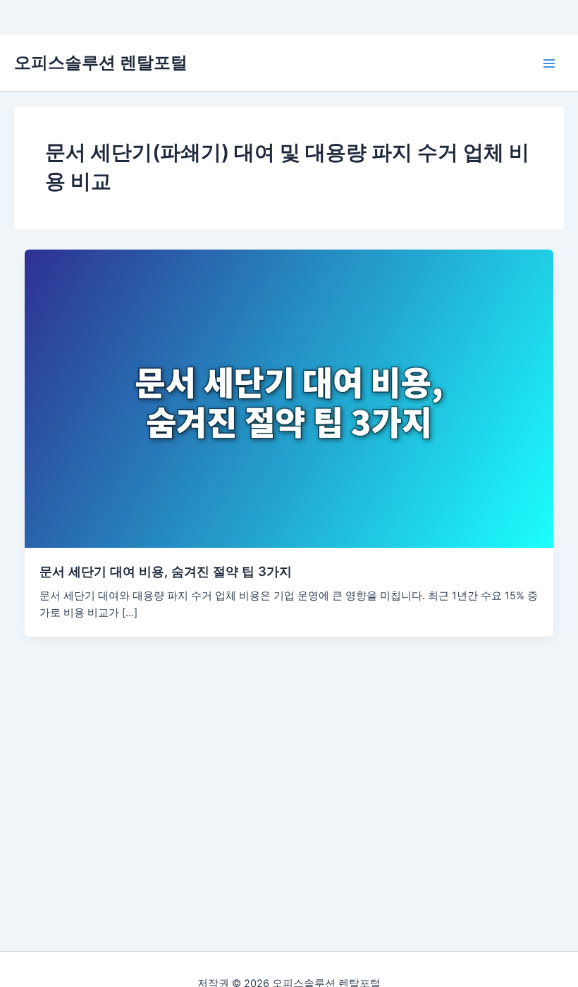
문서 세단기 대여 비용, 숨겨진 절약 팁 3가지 (165, 571)
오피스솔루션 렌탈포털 (100, 62)
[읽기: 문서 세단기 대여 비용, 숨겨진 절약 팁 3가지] (289, 397)
